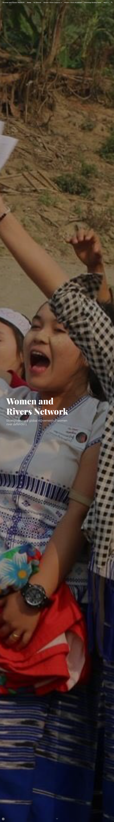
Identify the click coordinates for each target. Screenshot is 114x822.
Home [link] (29, 2)
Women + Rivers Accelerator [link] (73, 2)
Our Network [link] (37, 2)
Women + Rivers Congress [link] (51, 2)
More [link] (105, 2)
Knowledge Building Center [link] (92, 2)
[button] (112, 2)
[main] (39, 406)
